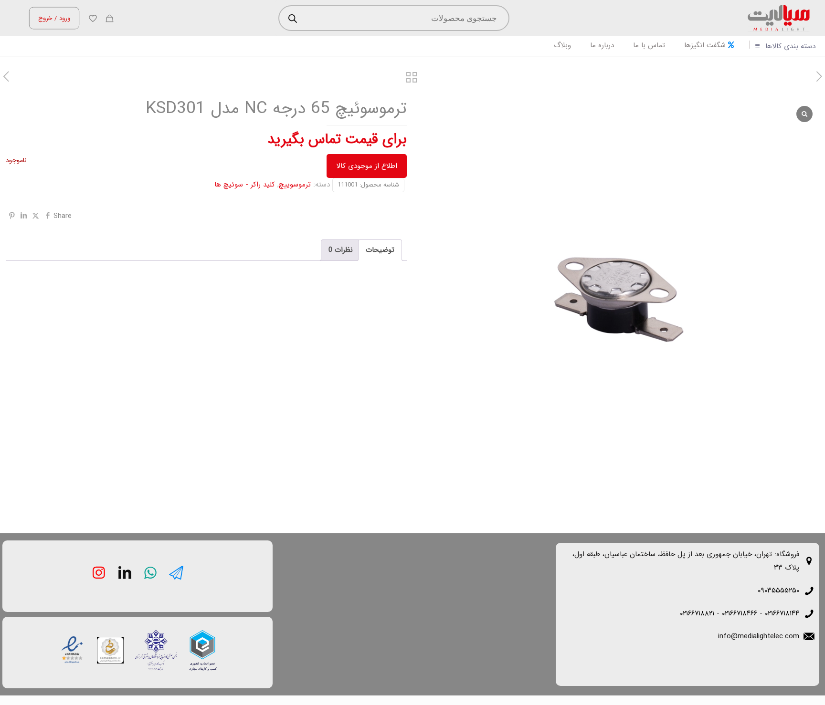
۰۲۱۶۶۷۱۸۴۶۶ (739, 613)
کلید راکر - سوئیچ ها (244, 184)
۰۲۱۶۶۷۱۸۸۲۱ (697, 613)
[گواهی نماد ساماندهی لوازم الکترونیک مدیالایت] (110, 650)
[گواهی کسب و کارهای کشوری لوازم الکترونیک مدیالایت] (201, 642)
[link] (202, 650)
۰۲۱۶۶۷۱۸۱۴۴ (782, 613)
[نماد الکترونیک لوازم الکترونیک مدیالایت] (72, 648)
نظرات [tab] (340, 250)
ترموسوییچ (295, 184)
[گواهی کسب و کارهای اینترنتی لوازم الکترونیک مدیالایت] (148, 642)
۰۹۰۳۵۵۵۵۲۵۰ (778, 590)
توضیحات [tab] (380, 250)
